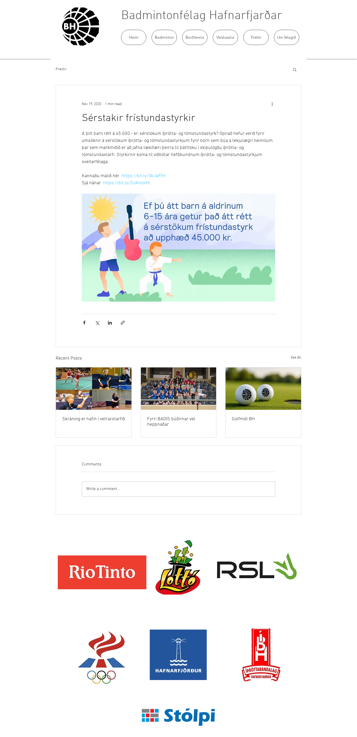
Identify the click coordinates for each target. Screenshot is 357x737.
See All (296, 357)
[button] (164, 37)
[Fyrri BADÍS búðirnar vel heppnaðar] (178, 388)
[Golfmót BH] (263, 388)
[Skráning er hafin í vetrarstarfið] (93, 388)
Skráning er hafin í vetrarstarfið (93, 419)
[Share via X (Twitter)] (97, 322)
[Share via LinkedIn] (109, 322)
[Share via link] (122, 322)
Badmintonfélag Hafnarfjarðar (201, 16)
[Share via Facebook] (84, 322)
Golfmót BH (243, 419)
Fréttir (61, 69)
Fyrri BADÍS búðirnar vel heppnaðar (171, 421)
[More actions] (272, 104)
